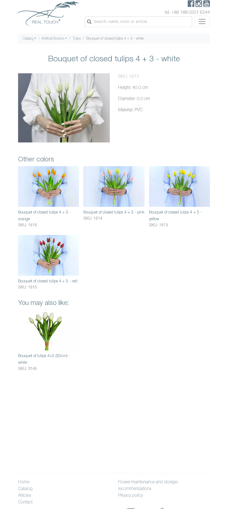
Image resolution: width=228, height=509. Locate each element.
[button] (104, 78)
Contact (25, 502)
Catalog (28, 38)
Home (23, 482)
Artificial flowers (53, 38)
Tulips (77, 38)
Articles (24, 496)
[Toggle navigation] (202, 21)
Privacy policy (130, 496)
